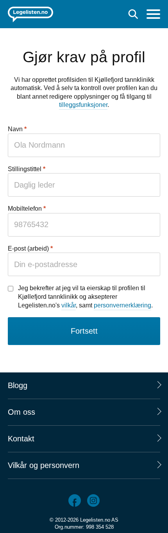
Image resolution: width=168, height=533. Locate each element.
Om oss (21, 412)
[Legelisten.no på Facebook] (74, 500)
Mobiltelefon (25, 208)
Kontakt (21, 438)
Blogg (17, 385)
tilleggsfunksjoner (83, 104)
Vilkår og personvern (43, 465)
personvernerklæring (122, 305)
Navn (15, 129)
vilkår (68, 305)
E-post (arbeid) (28, 248)
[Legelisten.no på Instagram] (93, 500)
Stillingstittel (24, 169)
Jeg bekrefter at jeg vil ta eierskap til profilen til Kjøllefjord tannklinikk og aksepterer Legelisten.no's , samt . (85, 296)
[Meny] (153, 15)
